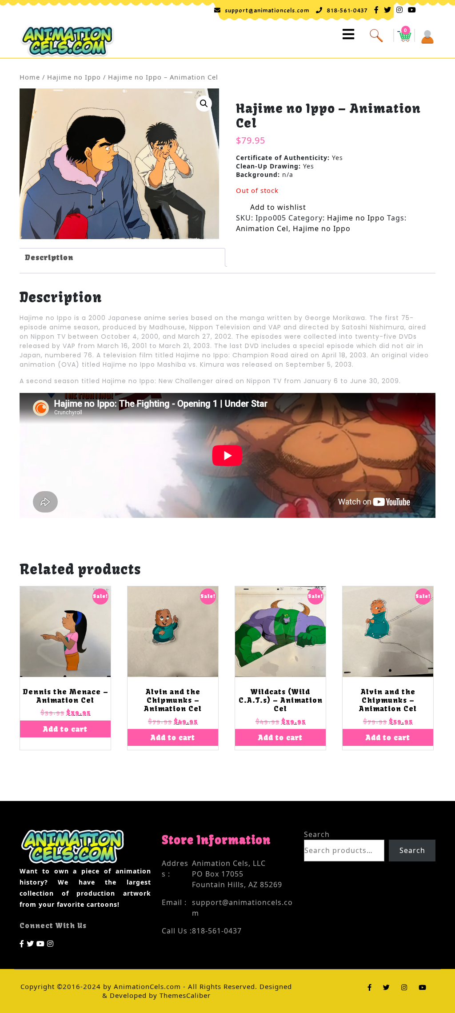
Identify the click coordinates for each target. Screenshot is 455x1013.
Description (49, 257)
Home (30, 76)
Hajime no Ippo (74, 76)
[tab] (121, 257)
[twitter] (30, 943)
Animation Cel (262, 228)
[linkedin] (50, 943)
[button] (245, 34)
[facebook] (22, 943)
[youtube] (40, 943)
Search (317, 834)
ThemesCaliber (184, 995)
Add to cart (65, 729)
